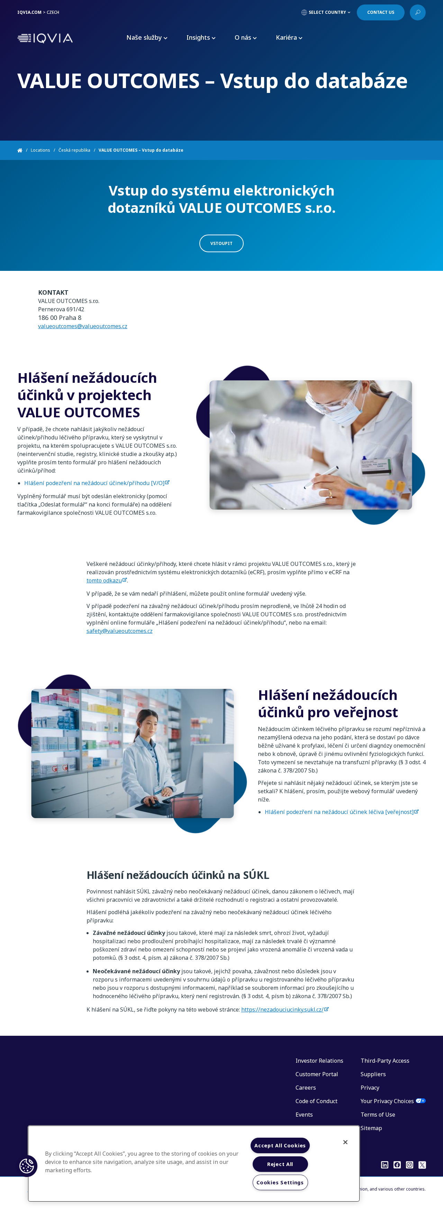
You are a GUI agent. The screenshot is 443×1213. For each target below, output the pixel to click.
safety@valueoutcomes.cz (120, 631)
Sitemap (371, 1128)
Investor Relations (319, 1060)
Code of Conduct (316, 1101)
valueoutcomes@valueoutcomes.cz (82, 326)
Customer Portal (317, 1074)
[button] (27, 1166)
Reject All (280, 1164)
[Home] (24, 150)
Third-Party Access (385, 1060)
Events (304, 1114)
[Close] (345, 1142)
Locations (40, 150)
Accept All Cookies (280, 1145)
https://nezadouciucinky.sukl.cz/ (282, 1009)
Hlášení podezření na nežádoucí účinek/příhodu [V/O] (94, 483)
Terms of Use (378, 1114)
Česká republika (74, 150)
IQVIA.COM (29, 12)
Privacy (370, 1087)
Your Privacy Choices (387, 1101)
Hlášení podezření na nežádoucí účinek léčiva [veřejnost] (339, 812)
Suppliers (373, 1074)
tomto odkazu (104, 580)
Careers (306, 1087)
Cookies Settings (280, 1182)
